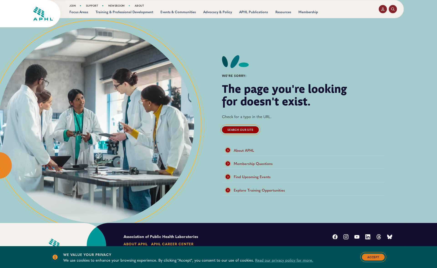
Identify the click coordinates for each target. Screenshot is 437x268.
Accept (373, 257)
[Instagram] (346, 237)
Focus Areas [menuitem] (78, 12)
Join (72, 5)
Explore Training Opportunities (259, 190)
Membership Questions (253, 163)
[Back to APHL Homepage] (43, 13)
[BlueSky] (389, 237)
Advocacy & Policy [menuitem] (217, 12)
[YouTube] (357, 237)
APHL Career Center (172, 243)
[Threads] (378, 237)
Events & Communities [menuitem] (178, 12)
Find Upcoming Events (252, 176)
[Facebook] (335, 237)
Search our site (240, 129)
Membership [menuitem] (308, 12)
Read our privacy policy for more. (284, 260)
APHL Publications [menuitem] (253, 12)
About (139, 5)
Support (92, 5)
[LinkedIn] (368, 237)
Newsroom (116, 5)
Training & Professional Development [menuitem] (124, 12)
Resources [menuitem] (283, 12)
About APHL (244, 150)
